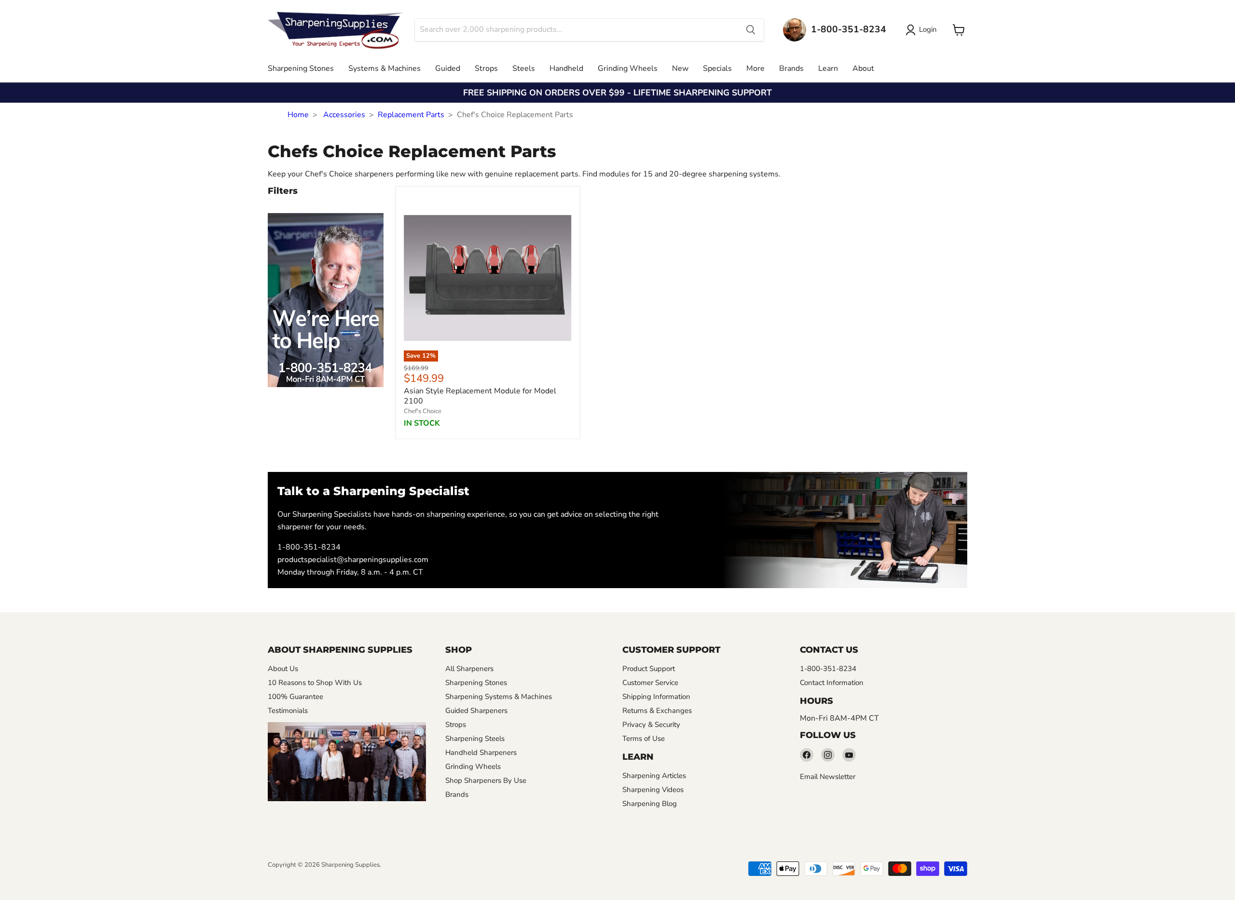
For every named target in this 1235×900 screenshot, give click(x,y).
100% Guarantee (295, 696)
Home (298, 114)
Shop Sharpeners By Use (485, 780)
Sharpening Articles (654, 775)
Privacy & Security (651, 724)
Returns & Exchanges (657, 710)
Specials (717, 68)
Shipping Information (656, 696)
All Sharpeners (469, 668)
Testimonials (288, 710)
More (755, 68)
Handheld (566, 68)
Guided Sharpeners (476, 710)
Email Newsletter (827, 776)
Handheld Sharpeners (481, 752)
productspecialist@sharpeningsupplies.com (352, 559)
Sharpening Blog (649, 803)
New (680, 68)
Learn (828, 68)
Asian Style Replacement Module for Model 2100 (480, 396)
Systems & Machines (384, 68)
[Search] (751, 30)
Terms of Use (643, 738)
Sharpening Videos (653, 789)
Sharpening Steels (475, 738)
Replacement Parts (411, 114)
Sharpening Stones (301, 68)
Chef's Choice (422, 411)
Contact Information (832, 682)
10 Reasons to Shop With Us (315, 682)
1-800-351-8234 (309, 547)
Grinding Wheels (628, 68)
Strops (486, 68)
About (863, 68)
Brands (791, 68)
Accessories (344, 114)
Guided (447, 68)
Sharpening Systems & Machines (498, 696)
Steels (523, 68)
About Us (283, 668)
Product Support (648, 668)
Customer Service (650, 682)
